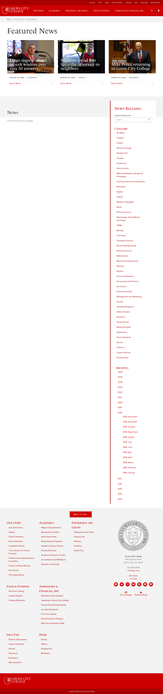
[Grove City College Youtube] (133, 584)
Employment (46, 648)
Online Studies (123, 312)
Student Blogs (141, 595)
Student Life (122, 153)
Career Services (124, 352)
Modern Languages (125, 202)
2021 (120, 397)
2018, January (129, 472)
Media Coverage (124, 148)
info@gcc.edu (133, 570)
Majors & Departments (51, 527)
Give (136, 2)
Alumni (120, 342)
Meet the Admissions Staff (52, 623)
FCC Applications (16, 575)
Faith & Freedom (16, 537)
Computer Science (125, 240)
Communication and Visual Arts (131, 181)
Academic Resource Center (53, 555)
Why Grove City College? (52, 596)
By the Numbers (16, 541)
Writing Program (124, 327)
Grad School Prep (49, 537)
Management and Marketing (129, 296)
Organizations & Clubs (83, 532)
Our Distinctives (16, 527)
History (120, 197)
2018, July (127, 442)
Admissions (122, 332)
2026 (120, 372)
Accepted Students (49, 609)
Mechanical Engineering (127, 261)
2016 (120, 484)
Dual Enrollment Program (52, 618)
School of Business (125, 276)
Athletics (129, 2)
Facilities (78, 546)
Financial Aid (122, 357)
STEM (119, 225)
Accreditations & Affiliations (53, 559)
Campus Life (79, 537)
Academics (121, 163)
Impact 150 (144, 2)
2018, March (128, 462)
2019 (120, 407)
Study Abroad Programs (51, 541)
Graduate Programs (125, 307)
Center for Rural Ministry (19, 566)
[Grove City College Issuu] (139, 584)
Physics (120, 271)
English (120, 192)
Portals (44, 639)
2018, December (130, 416)
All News (121, 133)
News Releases (31, 19)
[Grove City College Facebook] (116, 584)
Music (119, 207)
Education (121, 186)
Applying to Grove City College (55, 600)
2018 (120, 412)
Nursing (120, 266)
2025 (120, 377)
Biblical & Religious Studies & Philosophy (130, 175)
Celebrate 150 (155, 2)
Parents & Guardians (17, 639)
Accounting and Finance (127, 281)
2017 (120, 479)
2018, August (128, 437)
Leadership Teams (17, 546)
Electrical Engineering (126, 245)
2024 (120, 382)
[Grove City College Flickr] (145, 584)
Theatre (120, 158)
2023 (120, 387)
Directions (133, 575)
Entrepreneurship (124, 291)
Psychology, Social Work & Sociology (128, 219)
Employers (13, 658)
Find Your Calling (16, 591)
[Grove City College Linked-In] (151, 584)
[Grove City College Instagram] (128, 584)
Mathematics (122, 256)
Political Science (124, 212)
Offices (44, 644)
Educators (13, 653)
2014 (120, 494)
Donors (12, 648)
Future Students (124, 337)
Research (121, 317)
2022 (120, 392)
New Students (15, 662)
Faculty (120, 301)
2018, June (127, 447)
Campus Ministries (17, 600)
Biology (120, 230)
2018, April (127, 457)
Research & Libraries (50, 532)
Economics (121, 286)
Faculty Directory (48, 550)
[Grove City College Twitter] (122, 584)
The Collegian (126, 595)
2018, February (129, 467)
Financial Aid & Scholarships (53, 605)
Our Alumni (14, 570)
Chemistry (121, 235)
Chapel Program (16, 596)
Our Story (14, 522)
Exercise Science (124, 251)
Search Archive (123, 116)
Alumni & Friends (16, 644)
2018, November (130, 422)
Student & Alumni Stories (52, 546)
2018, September (130, 432)
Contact (133, 578)
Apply (107, 2)
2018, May (127, 452)
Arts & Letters (123, 168)
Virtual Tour (79, 550)
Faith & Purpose (18, 586)
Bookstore (45, 653)
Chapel (120, 143)
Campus (120, 138)
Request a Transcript (50, 564)
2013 (120, 499)
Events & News (19, 19)
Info (10, 19)
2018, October (129, 427)
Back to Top (80, 514)
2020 (120, 402)
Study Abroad (123, 322)
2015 (120, 489)
